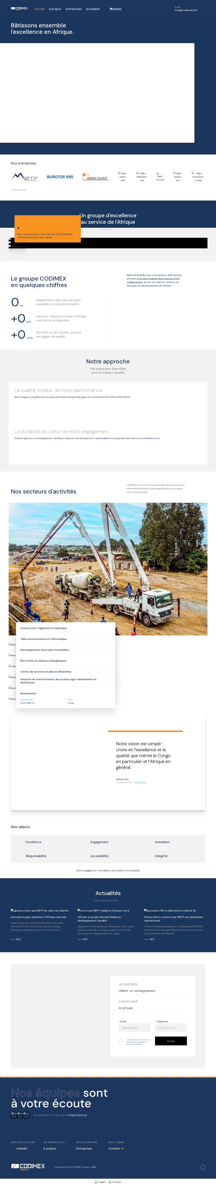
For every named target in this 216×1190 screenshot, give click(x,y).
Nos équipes (45, 1092)
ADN (94, 1167)
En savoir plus (18, 190)
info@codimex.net (78, 1115)
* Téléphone (161, 1021)
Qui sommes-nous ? (54, 1142)
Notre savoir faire (86, 1142)
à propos (55, 9)
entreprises (74, 9)
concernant (128, 1001)
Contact (114, 1148)
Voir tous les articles (106, 900)
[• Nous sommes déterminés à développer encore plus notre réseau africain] (108, 243)
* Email (122, 1021)
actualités (93, 9)
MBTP (18, 939)
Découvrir (106, 229)
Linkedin (21, 1148)
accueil (39, 9)
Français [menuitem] (116, 1182)
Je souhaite (128, 984)
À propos (49, 1148)
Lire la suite (140, 782)
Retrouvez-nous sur (23, 1142)
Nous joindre (116, 1142)
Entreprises (84, 1148)
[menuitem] (113, 9)
